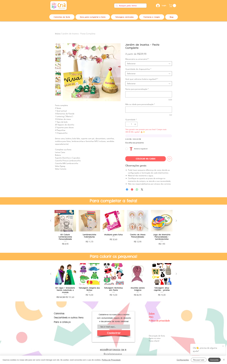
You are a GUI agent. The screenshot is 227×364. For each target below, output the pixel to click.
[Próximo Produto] (176, 220)
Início (57, 33)
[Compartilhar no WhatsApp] (137, 189)
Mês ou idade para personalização (140, 104)
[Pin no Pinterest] (132, 189)
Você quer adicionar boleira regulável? (141, 79)
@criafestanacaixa (113, 353)
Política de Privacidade (111, 359)
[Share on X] (142, 189)
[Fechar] (223, 360)
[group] (113, 229)
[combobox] (148, 63)
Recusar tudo (198, 359)
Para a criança (62, 321)
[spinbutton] (131, 124)
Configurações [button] (183, 359)
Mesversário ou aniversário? (137, 59)
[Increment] (135, 124)
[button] (173, 5)
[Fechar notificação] (223, 346)
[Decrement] (127, 124)
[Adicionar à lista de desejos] (169, 158)
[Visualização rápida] (89, 221)
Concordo (214, 359)
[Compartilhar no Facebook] (127, 189)
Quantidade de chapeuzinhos (138, 69)
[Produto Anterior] (50, 220)
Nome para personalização (137, 89)
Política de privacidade (159, 320)
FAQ (151, 317)
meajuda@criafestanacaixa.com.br (113, 349)
